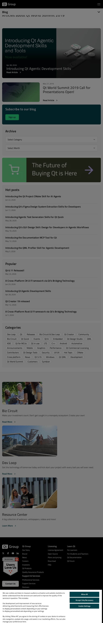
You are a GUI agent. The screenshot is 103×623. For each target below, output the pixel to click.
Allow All (84, 594)
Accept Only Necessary (84, 600)
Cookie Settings (84, 606)
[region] (51, 606)
